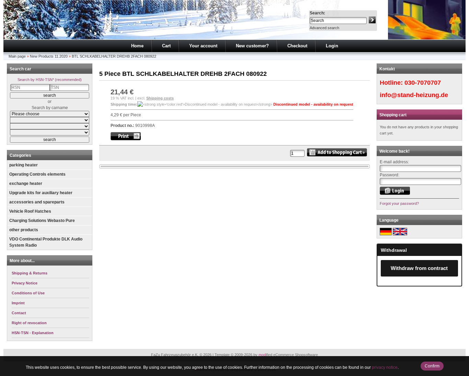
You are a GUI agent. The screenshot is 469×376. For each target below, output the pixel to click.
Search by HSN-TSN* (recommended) (50, 80)
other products (23, 229)
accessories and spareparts (37, 202)
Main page (17, 56)
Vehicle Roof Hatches (30, 211)
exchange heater (25, 183)
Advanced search (324, 28)
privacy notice (385, 367)
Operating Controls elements (37, 174)
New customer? (252, 45)
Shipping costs (160, 98)
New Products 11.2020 (49, 56)
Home (137, 45)
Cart (166, 45)
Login (332, 45)
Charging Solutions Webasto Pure (42, 220)
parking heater (23, 165)
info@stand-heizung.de (414, 95)
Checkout (297, 45)
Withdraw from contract (419, 268)
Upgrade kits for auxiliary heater (40, 192)
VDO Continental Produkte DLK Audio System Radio (45, 242)
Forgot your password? (399, 203)
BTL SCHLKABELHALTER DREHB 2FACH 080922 (114, 56)
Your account (203, 45)
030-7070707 (422, 82)
